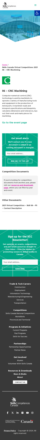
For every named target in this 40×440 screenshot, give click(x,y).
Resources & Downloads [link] (20, 371)
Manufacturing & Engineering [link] (20, 297)
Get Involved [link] (20, 357)
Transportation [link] (20, 303)
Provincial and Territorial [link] (20, 320)
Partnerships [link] (20, 344)
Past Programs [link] (20, 333)
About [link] (20, 377)
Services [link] (20, 300)
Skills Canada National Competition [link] (20, 314)
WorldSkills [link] (20, 317)
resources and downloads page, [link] (18, 186)
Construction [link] (20, 287)
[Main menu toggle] (35, 5)
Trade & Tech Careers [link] (20, 284)
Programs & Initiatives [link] (20, 327)
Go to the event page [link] (14, 123)
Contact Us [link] (20, 382)
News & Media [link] (20, 374)
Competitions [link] (20, 310)
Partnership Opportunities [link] (20, 347)
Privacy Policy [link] (10, 430)
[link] (37, 13)
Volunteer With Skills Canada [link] (20, 364)
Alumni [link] (20, 361)
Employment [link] (20, 290)
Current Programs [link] (20, 330)
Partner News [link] (20, 350)
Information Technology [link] (20, 294)
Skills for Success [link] (20, 337)
